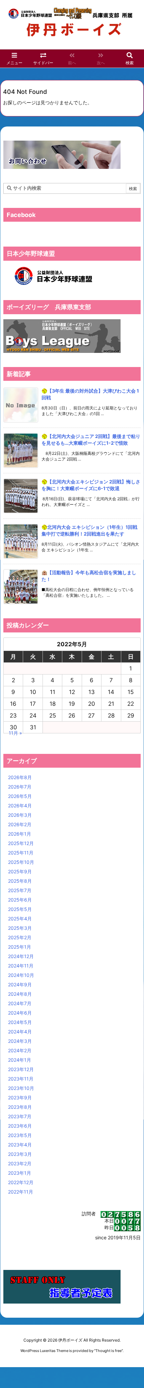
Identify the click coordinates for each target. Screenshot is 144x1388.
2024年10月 (21, 975)
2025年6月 (20, 900)
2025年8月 (20, 881)
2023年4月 (20, 1144)
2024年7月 (19, 1003)
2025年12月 (21, 843)
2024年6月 (20, 1013)
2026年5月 (20, 796)
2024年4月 (20, 1031)
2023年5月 (20, 1135)
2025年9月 (20, 871)
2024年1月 (19, 1060)
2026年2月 (19, 824)
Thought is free (108, 1350)
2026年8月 (20, 777)
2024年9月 (20, 984)
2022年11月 (20, 1192)
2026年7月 (19, 787)
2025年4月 (20, 918)
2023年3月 (20, 1154)
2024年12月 (21, 956)
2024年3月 (20, 1041)
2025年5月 (20, 909)
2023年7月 (19, 1116)
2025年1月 (19, 947)
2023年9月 (20, 1097)
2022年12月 (20, 1182)
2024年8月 (20, 994)
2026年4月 (20, 805)
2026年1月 (19, 834)
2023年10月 (21, 1088)
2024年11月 (20, 966)
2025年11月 (20, 852)
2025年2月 (19, 937)
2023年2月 (19, 1163)
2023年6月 (20, 1126)
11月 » (15, 733)
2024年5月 (20, 1022)
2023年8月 (20, 1107)
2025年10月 (21, 862)
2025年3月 (20, 928)
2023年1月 (19, 1173)
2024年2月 (19, 1050)
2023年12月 (21, 1069)
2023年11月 (20, 1079)
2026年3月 (20, 815)
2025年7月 (19, 890)
